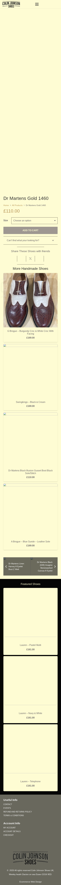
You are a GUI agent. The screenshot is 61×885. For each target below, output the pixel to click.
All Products (17, 205)
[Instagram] (35, 846)
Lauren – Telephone (30, 781)
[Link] (57, 4)
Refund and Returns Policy (17, 812)
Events (7, 808)
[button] (43, 4)
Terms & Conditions (13, 815)
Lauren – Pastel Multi (30, 645)
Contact (7, 804)
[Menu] (37, 4)
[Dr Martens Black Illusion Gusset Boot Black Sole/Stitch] (30, 414)
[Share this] (21, 259)
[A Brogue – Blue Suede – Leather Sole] (30, 485)
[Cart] (50, 4)
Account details (12, 831)
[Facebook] (25, 846)
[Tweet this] (30, 259)
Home (6, 205)
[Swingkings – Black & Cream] (30, 346)
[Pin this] (39, 259)
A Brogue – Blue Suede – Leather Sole (30, 541)
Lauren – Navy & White (30, 713)
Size (5, 220)
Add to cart (30, 230)
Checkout (8, 835)
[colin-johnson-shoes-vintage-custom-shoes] (11, 4)
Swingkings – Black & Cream (30, 402)
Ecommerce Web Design (30, 882)
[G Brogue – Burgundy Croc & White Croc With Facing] (30, 275)
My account (9, 828)
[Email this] (12, 259)
